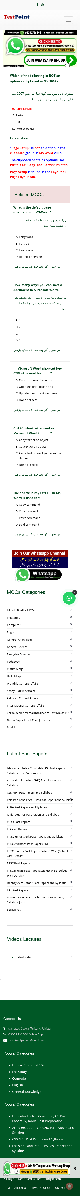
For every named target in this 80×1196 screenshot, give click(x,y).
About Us (21, 1188)
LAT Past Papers (17, 890)
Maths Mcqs (15, 669)
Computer (13, 625)
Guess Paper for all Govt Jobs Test (29, 720)
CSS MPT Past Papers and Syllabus (29, 793)
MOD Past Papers (18, 822)
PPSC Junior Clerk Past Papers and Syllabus (35, 836)
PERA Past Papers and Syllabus (27, 807)
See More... (14, 727)
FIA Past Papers (17, 829)
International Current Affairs (25, 705)
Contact (59, 1188)
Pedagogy (13, 662)
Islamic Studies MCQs (21, 610)
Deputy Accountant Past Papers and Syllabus (36, 883)
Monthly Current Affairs (22, 683)
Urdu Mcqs (14, 676)
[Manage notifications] (69, 1186)
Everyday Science (18, 654)
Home (7, 1188)
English (11, 632)
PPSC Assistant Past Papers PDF (28, 844)
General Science (17, 647)
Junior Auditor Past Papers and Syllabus (33, 814)
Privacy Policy (40, 1188)
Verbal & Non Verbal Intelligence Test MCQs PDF (38, 713)
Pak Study (13, 618)
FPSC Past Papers (18, 863)
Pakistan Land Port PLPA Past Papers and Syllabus (40, 800)
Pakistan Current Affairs (22, 698)
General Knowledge (19, 640)
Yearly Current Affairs (21, 691)
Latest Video (24, 957)
